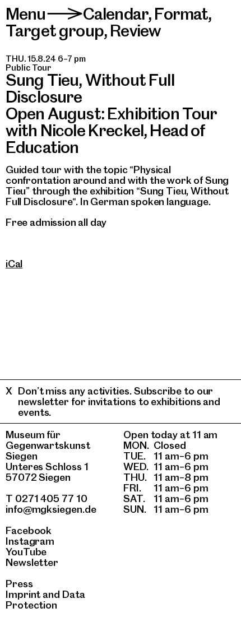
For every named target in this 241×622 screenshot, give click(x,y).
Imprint (23, 594)
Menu (26, 14)
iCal (14, 264)
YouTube (26, 552)
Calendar (115, 14)
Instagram (30, 541)
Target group (55, 30)
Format (181, 14)
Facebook (29, 530)
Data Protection (45, 599)
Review (135, 30)
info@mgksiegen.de (51, 509)
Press (19, 583)
